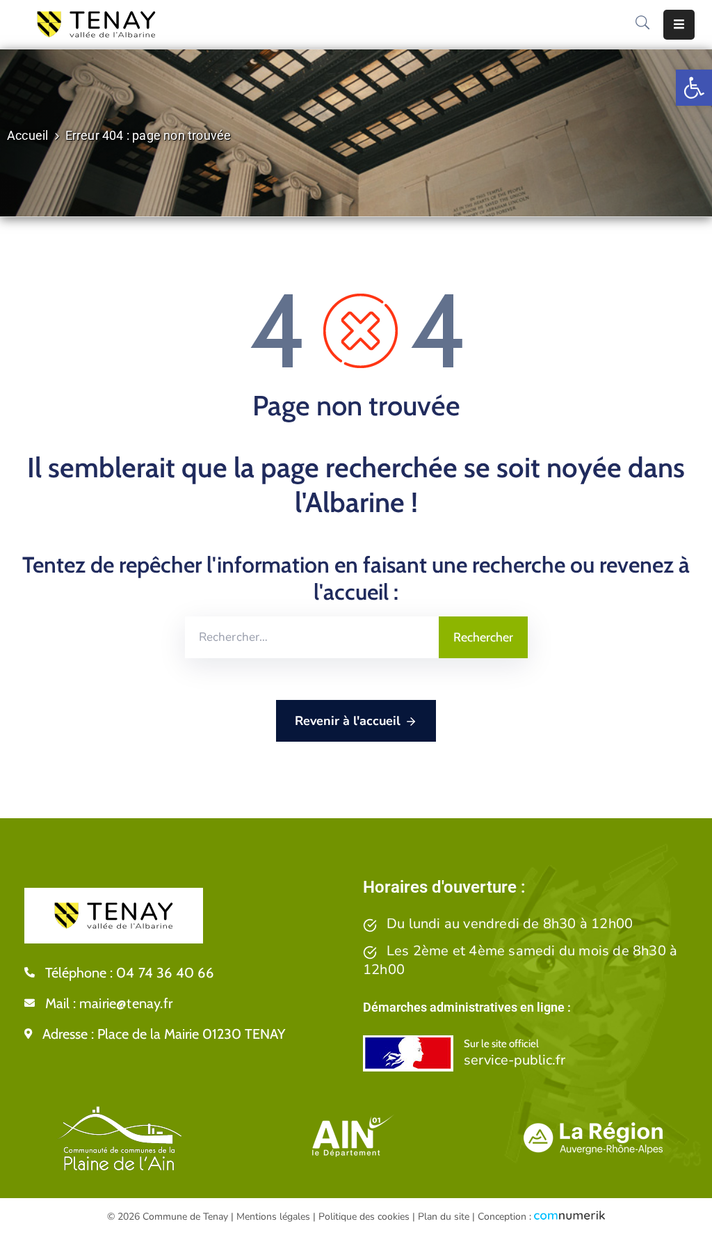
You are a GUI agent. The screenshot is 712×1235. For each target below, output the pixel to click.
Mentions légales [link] (273, 1216)
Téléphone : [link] (129, 972)
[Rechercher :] (312, 637)
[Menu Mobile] (679, 25)
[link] (694, 88)
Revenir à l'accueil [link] (347, 720)
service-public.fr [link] (514, 1060)
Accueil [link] (27, 135)
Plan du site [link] (443, 1216)
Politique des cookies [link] (364, 1216)
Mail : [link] (108, 1003)
